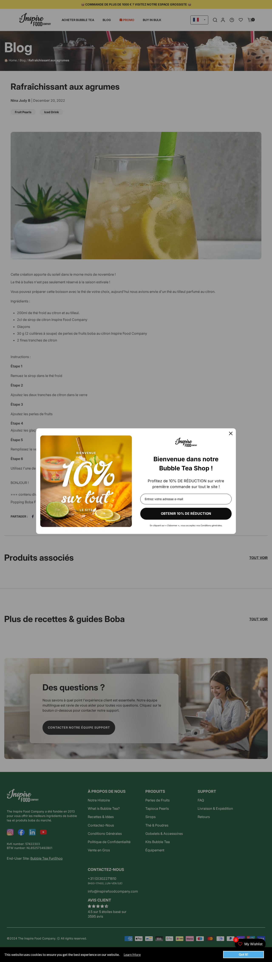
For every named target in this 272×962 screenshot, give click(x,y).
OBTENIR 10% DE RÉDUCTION (186, 513)
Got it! (243, 954)
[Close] (231, 433)
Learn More (132, 954)
